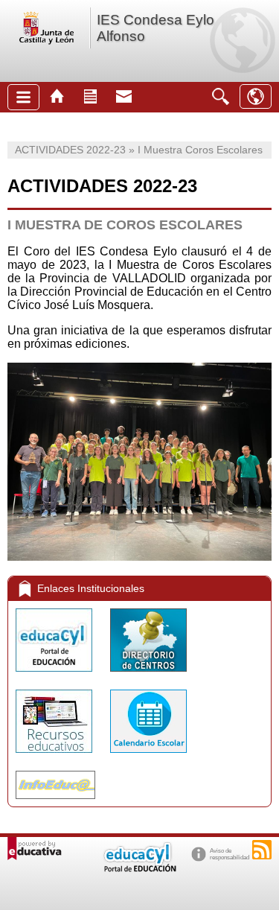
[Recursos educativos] (55, 756)
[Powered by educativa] (34, 848)
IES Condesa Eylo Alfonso (155, 28)
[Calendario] (148, 756)
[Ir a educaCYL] (139, 868)
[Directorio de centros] (148, 675)
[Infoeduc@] (55, 802)
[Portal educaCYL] (55, 675)
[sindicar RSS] (262, 849)
